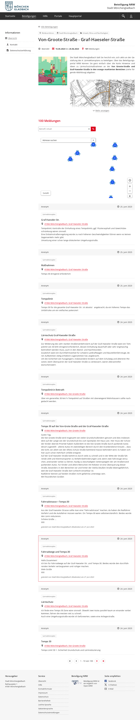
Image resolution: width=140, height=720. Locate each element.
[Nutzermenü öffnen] (131, 16)
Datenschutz (43, 696)
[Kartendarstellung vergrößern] (130, 186)
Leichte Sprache (44, 704)
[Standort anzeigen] (130, 180)
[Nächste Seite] (97, 661)
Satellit (46, 193)
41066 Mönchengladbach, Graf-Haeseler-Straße (66, 224)
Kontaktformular (45, 689)
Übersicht (12, 38)
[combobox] (66, 140)
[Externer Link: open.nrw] (77, 682)
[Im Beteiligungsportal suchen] (123, 16)
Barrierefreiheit (44, 700)
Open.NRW (88, 686)
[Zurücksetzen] (89, 129)
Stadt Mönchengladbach (15, 681)
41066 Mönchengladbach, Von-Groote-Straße (64, 394)
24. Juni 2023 (126, 322)
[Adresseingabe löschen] (93, 140)
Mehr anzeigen (102, 110)
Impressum (43, 693)
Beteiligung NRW (124, 4)
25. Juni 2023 (126, 206)
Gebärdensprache (45, 708)
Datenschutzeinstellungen (48, 712)
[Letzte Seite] (103, 661)
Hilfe (40, 685)
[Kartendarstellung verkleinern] (130, 191)
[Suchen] (93, 129)
